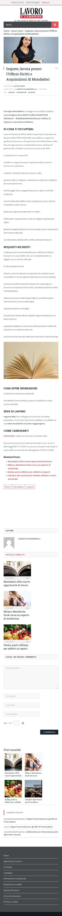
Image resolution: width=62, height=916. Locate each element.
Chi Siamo (8, 867)
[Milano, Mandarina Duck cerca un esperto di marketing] (17, 600)
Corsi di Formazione (12, 896)
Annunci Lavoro (17, 2)
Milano (12, 92)
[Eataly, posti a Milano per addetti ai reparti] (17, 633)
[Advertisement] (31, 103)
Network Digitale (33, 2)
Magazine (45, 2)
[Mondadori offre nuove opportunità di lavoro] (17, 570)
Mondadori (22, 92)
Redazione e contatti (13, 884)
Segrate (31, 92)
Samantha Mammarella (26, 89)
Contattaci (8, 873)
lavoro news (17, 30)
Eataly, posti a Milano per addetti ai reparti (29, 472)
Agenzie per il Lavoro (13, 861)
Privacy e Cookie (11, 901)
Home (6, 30)
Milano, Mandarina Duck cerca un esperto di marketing (16, 615)
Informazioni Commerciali (15, 878)
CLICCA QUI (9, 436)
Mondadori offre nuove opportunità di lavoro (30, 461)
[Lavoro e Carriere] (31, 12)
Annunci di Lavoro (11, 890)
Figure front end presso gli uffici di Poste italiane (32, 826)
